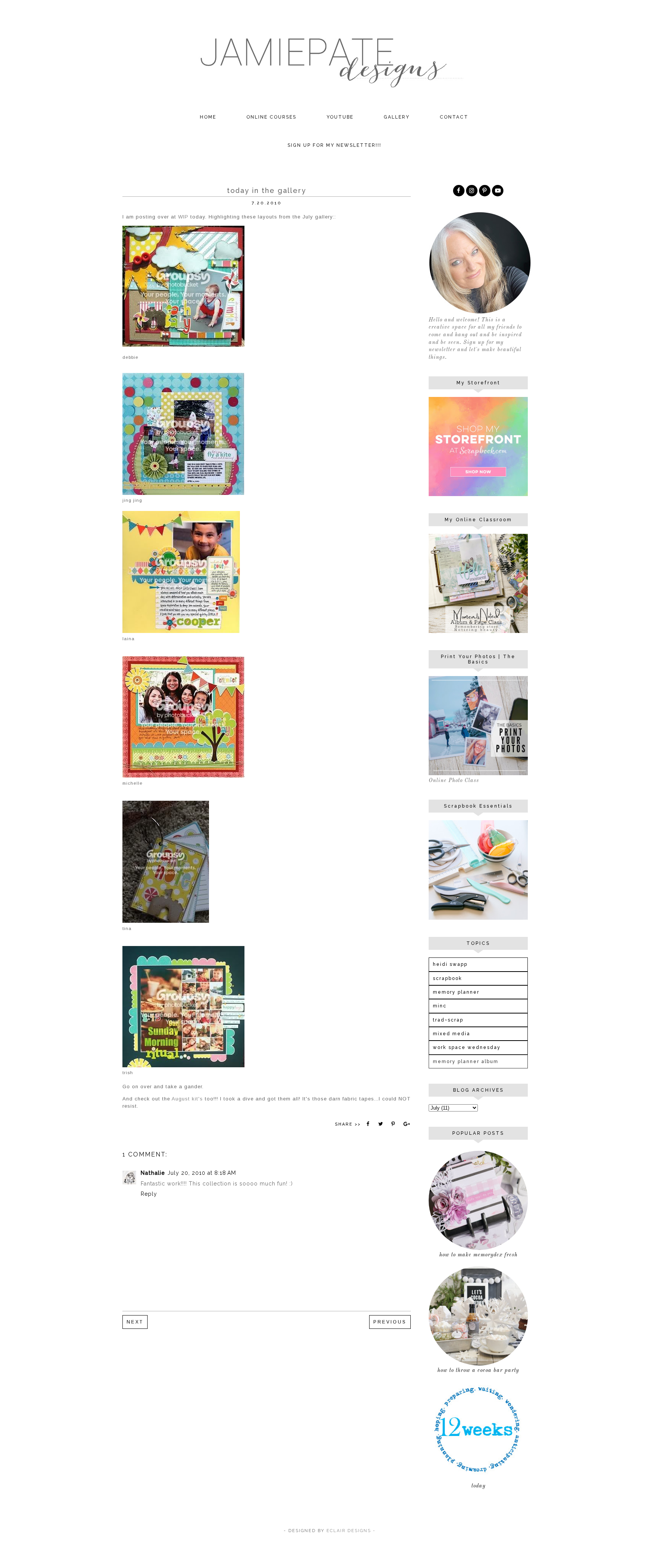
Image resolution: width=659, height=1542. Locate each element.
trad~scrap (448, 1020)
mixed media (451, 1033)
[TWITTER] (497, 190)
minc (440, 1006)
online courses (271, 117)
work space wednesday (467, 1047)
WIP (183, 217)
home (208, 117)
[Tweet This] (380, 1124)
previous (390, 1322)
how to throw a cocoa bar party (478, 1370)
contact (454, 117)
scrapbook (447, 978)
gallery (397, 117)
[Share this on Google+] (406, 1124)
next (135, 1322)
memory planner (456, 992)
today (478, 1486)
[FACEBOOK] (459, 190)
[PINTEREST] (484, 190)
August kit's (187, 1099)
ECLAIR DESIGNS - (350, 1530)
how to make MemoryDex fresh (478, 1255)
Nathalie (153, 1173)
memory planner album (465, 1061)
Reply (149, 1194)
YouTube (340, 117)
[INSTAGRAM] (471, 190)
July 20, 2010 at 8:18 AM (201, 1173)
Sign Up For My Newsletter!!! (334, 145)
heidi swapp (450, 964)
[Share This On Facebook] (368, 1124)
